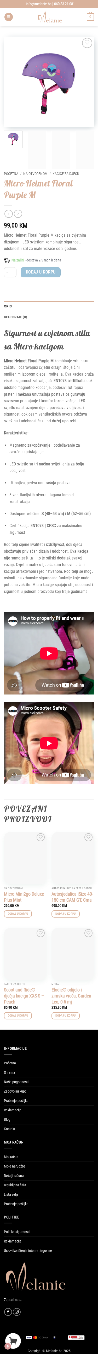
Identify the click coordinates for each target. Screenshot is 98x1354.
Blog (7, 1119)
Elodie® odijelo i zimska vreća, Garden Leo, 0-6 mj (71, 996)
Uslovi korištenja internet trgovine (28, 1250)
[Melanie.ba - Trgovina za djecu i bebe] (50, 17)
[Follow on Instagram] (17, 1312)
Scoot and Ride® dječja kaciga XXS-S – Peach (24, 996)
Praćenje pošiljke (16, 1101)
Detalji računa (14, 1176)
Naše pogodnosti (16, 1082)
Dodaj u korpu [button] (18, 913)
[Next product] (8, 214)
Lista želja (11, 1194)
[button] (8, 17)
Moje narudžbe (15, 1166)
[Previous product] (18, 214)
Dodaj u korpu (41, 272)
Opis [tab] (8, 306)
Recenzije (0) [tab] (15, 317)
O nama (9, 1072)
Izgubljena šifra (15, 1185)
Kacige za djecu (66, 174)
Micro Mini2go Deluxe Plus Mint (24, 897)
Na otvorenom (35, 174)
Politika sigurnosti (17, 1232)
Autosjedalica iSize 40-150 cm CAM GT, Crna (72, 897)
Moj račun (11, 1157)
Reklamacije (12, 1110)
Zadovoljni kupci (15, 1091)
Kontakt (9, 1129)
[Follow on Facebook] (8, 1312)
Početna (11, 174)
